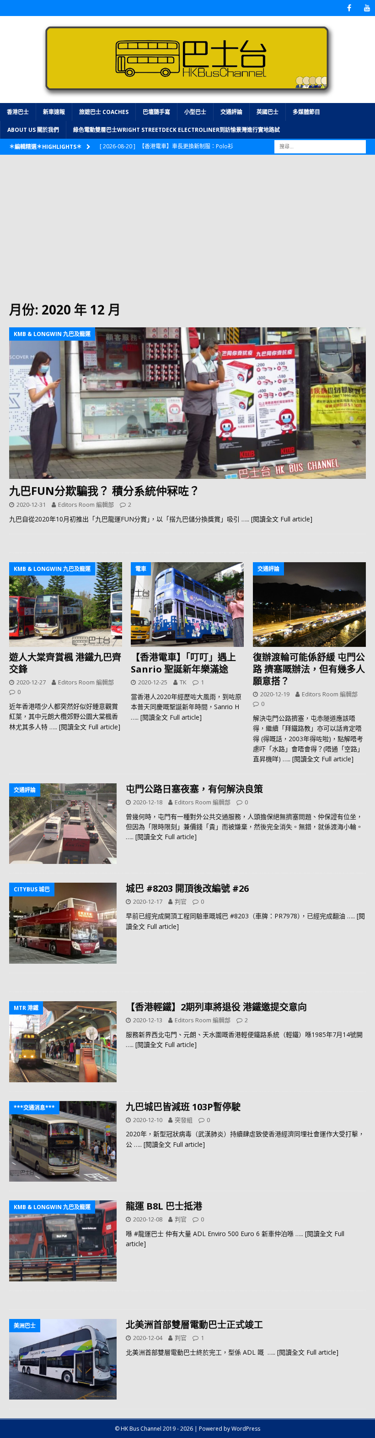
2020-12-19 (274, 694)
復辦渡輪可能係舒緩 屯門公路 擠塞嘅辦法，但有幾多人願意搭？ (309, 669)
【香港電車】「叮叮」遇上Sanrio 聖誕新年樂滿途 (183, 663)
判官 (181, 901)
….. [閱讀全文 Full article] (276, 519)
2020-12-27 (31, 682)
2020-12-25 (152, 682)
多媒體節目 (306, 112)
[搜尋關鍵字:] (320, 145)
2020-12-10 (147, 1120)
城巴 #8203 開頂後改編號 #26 (187, 888)
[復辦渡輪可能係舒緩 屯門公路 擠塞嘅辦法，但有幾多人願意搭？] (309, 604)
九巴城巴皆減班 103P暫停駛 (183, 1107)
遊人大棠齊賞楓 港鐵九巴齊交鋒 (65, 663)
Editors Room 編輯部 (86, 504)
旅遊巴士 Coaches (104, 112)
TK (183, 682)
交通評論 (231, 112)
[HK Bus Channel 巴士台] (187, 97)
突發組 (184, 1120)
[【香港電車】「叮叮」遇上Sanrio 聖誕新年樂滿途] (187, 604)
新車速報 (54, 112)
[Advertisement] (187, 232)
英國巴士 (268, 112)
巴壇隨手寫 (156, 112)
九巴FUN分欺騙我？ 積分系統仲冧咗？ (104, 490)
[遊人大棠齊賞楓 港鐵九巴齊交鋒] (65, 604)
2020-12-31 (31, 504)
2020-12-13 (147, 1020)
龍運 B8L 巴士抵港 (164, 1206)
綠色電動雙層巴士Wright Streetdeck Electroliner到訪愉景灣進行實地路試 (176, 130)
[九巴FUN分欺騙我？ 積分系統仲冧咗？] (187, 403)
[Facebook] (349, 8)
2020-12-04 (147, 1338)
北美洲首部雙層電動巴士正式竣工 (194, 1325)
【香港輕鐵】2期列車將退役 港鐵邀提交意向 (216, 1007)
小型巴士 (195, 112)
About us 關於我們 (33, 130)
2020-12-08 (147, 1219)
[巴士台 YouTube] (367, 8)
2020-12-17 (147, 901)
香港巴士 (18, 112)
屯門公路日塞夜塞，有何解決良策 (194, 789)
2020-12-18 (147, 802)
